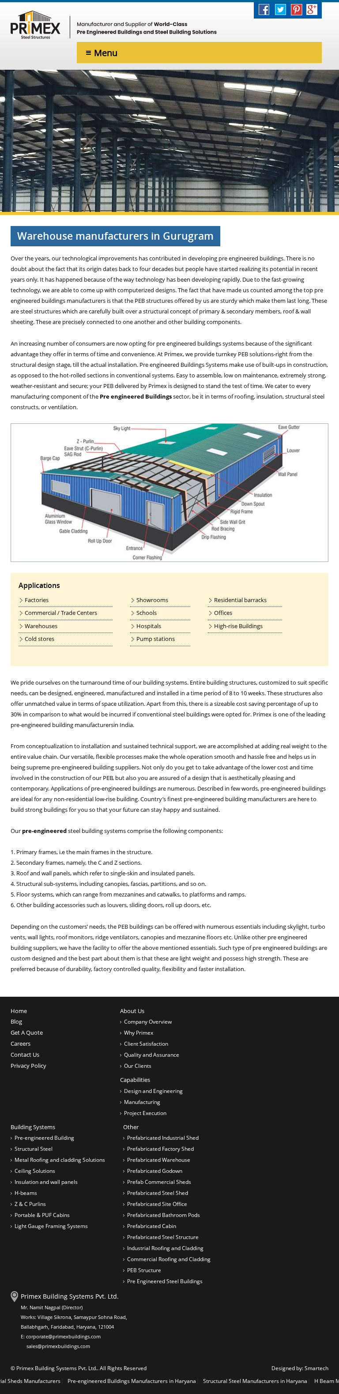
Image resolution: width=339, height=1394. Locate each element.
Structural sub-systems (46, 884)
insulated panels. (173, 873)
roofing (244, 396)
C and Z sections (119, 863)
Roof (22, 873)
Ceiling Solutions (35, 1171)
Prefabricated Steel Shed (157, 1193)
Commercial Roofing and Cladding (169, 1259)
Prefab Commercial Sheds (159, 1182)
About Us (132, 1011)
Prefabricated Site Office (157, 1204)
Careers (20, 1043)
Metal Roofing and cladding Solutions (60, 1160)
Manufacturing (142, 1102)
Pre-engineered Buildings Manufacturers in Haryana (102, 1381)
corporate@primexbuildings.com (63, 1336)
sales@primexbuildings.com (58, 1346)
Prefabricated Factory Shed (160, 1149)
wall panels (55, 873)
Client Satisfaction (146, 1043)
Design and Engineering (153, 1091)
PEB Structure (144, 1270)
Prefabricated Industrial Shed (163, 1138)
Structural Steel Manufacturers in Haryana (225, 1381)
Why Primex (138, 1032)
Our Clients (137, 1066)
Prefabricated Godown (154, 1171)
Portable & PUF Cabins (42, 1215)
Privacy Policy (28, 1066)
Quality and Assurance (151, 1055)
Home (19, 1011)
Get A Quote (27, 1032)
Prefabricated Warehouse (158, 1160)
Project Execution (145, 1113)
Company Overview (148, 1021)
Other (131, 1127)
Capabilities (135, 1080)
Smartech (316, 1368)
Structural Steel (34, 1149)
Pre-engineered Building (44, 1138)
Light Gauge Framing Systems (51, 1226)
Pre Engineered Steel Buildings (165, 1281)
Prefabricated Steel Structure (163, 1237)
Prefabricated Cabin (151, 1226)
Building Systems (33, 1127)
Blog (16, 1021)
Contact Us (25, 1055)
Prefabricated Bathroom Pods (163, 1215)
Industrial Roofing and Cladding (165, 1248)
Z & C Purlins (30, 1204)
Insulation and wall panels (46, 1182)
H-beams (26, 1193)
